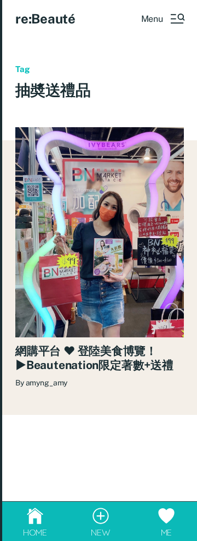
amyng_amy (47, 382)
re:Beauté (45, 18)
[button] (162, 19)
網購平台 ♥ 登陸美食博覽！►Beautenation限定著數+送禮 (94, 358)
